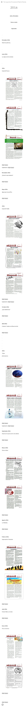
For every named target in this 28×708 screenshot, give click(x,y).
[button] (1, 2)
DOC (6, 165)
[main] (14, 7)
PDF (3, 165)
